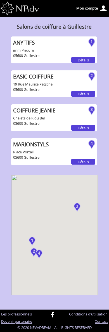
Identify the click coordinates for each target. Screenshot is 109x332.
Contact (101, 321)
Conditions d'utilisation (88, 314)
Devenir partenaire (16, 321)
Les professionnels (16, 314)
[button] (32, 241)
